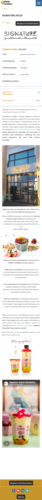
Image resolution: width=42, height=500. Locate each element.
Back (6, 9)
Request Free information (27, 23)
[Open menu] (39, 3)
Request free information (21, 483)
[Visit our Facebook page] (13, 490)
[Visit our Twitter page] (27, 490)
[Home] (12, 3)
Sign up (21, 497)
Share (8, 22)
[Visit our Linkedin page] (22, 490)
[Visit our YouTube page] (18, 490)
